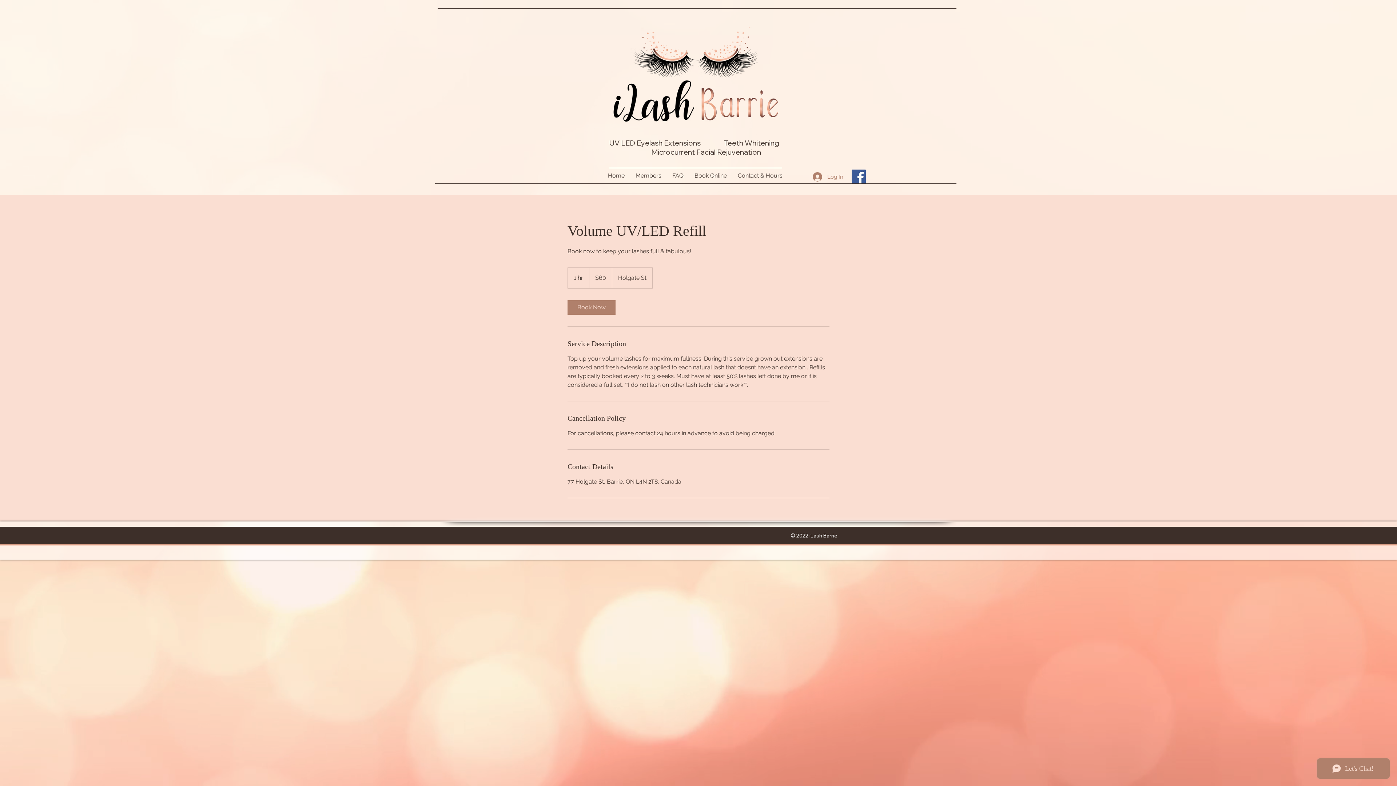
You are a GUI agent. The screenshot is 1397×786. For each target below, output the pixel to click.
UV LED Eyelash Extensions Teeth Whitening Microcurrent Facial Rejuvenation (695, 147)
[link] (592, 307)
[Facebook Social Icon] (859, 177)
